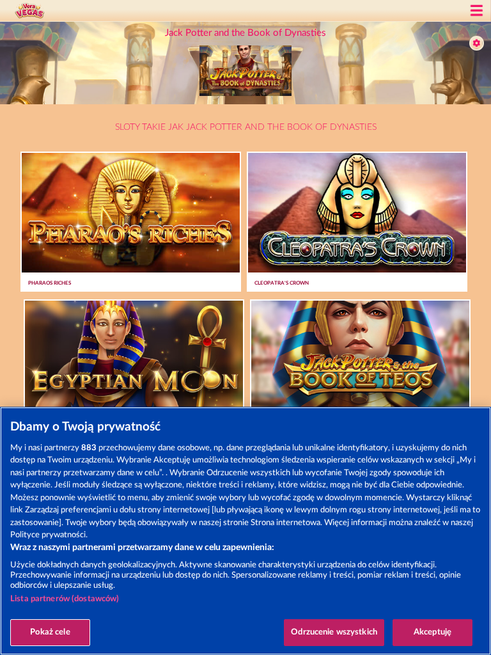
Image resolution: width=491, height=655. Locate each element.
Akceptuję (432, 632)
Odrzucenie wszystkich (334, 632)
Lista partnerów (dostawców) (65, 599)
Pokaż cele (50, 632)
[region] (245, 531)
